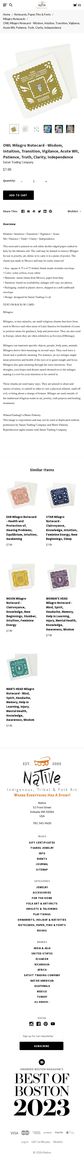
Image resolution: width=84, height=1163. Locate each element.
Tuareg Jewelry (42, 848)
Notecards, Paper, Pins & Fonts (32, 14)
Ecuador (42, 959)
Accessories (42, 892)
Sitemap (42, 869)
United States (42, 953)
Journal (42, 864)
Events (42, 859)
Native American (42, 980)
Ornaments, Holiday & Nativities (42, 920)
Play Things (42, 914)
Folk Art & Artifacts (42, 903)
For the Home (42, 898)
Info (42, 853)
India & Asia (42, 948)
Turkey (42, 996)
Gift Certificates (42, 842)
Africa (42, 969)
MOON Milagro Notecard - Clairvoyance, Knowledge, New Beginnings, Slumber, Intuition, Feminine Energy (21, 612)
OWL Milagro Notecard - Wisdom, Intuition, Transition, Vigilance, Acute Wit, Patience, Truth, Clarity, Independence (41, 25)
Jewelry (42, 887)
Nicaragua (42, 964)
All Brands (41, 1002)
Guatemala (42, 986)
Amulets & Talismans (41, 909)
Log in (24, 1142)
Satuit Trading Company (18, 162)
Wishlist (73, 211)
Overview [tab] (9, 224)
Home (6, 14)
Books (42, 930)
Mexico (42, 991)
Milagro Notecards (14, 19)
